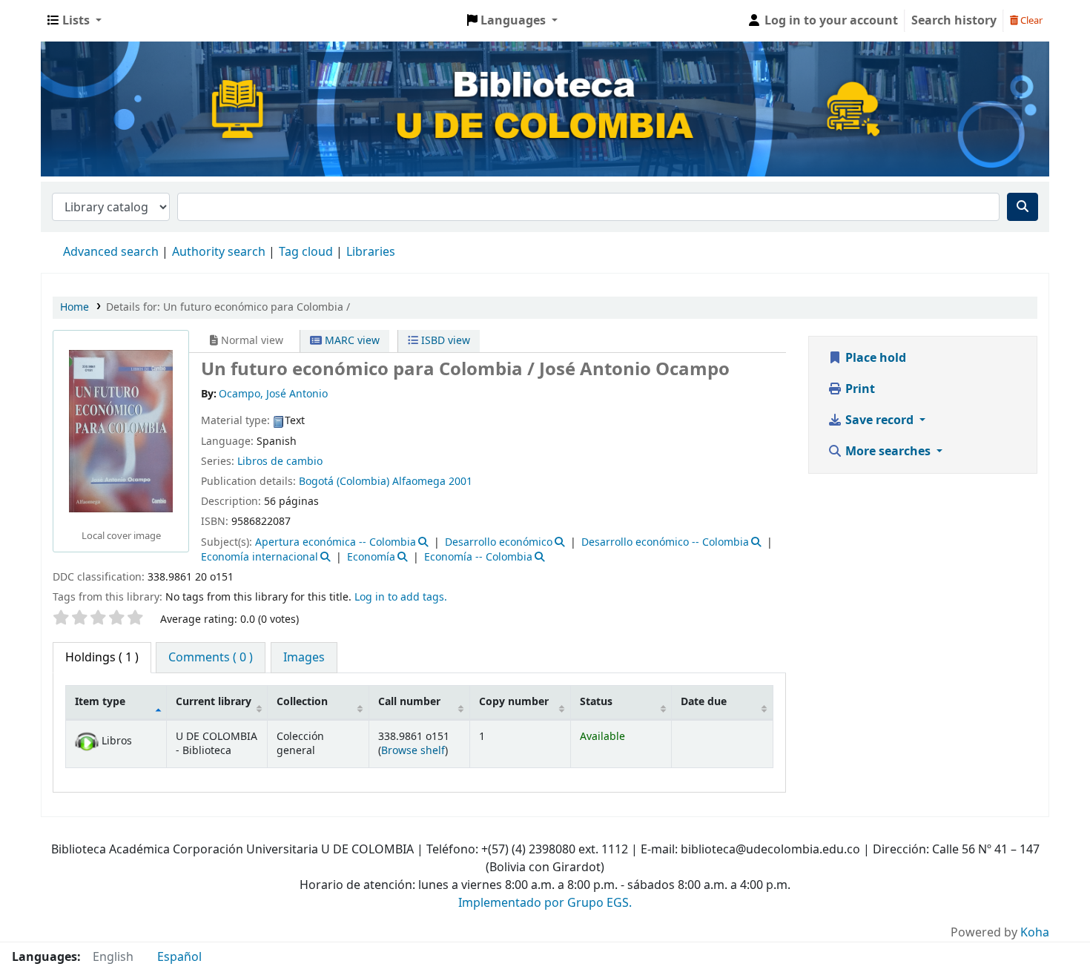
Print (858, 389)
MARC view (351, 340)
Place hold (874, 358)
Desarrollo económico (498, 542)
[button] (75, 21)
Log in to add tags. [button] (400, 597)
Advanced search (111, 252)
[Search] (1022, 207)
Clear (1030, 20)
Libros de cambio (280, 461)
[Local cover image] (121, 431)
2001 (460, 481)
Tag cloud (306, 252)
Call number (409, 702)
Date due (704, 702)
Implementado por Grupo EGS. (545, 903)
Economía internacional (259, 557)
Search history (954, 21)
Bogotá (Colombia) (344, 481)
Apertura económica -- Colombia (335, 542)
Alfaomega (419, 481)
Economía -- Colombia (478, 557)
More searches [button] (888, 451)
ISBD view (444, 340)
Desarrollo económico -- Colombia (665, 542)
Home (74, 307)
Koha (1034, 933)
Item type (100, 702)
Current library (213, 702)
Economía (371, 557)
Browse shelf (413, 750)
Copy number (514, 702)
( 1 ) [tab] (102, 658)
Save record (879, 420)
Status (596, 702)
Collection (302, 702)
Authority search (218, 252)
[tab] (210, 657)
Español (179, 957)
